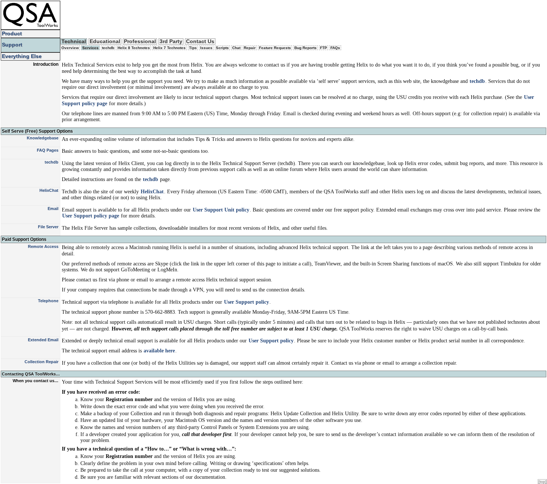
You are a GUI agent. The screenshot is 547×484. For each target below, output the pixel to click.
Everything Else (22, 56)
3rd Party (171, 41)
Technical (73, 41)
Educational (105, 41)
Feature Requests (275, 48)
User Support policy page (90, 216)
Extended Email (43, 340)
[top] (542, 482)
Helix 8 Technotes (134, 48)
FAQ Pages (47, 150)
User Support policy (246, 302)
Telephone (48, 301)
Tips (193, 48)
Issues (206, 48)
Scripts (222, 48)
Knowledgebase (42, 138)
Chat (236, 48)
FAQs (335, 48)
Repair (250, 48)
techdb (108, 48)
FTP (323, 48)
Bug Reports (305, 48)
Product (12, 33)
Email (53, 208)
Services (90, 48)
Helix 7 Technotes (169, 48)
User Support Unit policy (221, 210)
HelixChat (48, 190)
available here (159, 351)
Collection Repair (41, 361)
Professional (140, 41)
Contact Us (200, 41)
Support (12, 45)
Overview (70, 48)
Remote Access (43, 246)
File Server (48, 227)
